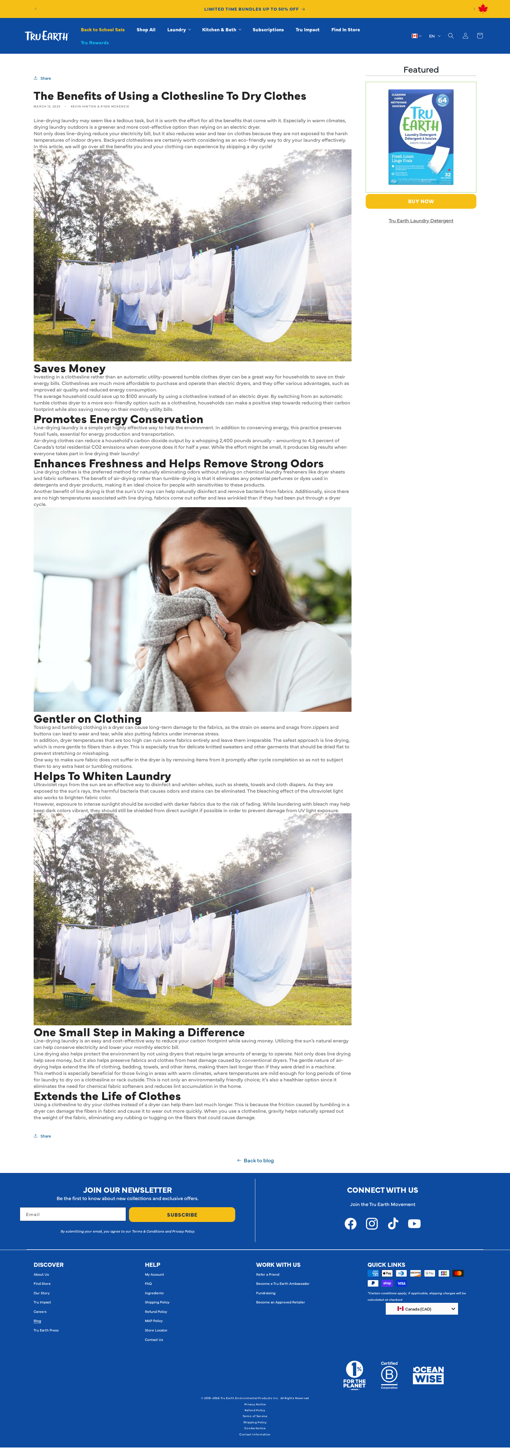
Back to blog (259, 1160)
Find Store (42, 1283)
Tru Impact (42, 1302)
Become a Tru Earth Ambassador (283, 1283)
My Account (154, 1274)
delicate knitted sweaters (215, 746)
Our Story (42, 1292)
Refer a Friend (267, 1274)
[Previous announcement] (35, 8)
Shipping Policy (157, 1302)
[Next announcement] (474, 8)
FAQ (148, 1283)
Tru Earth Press (46, 1330)
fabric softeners (61, 478)
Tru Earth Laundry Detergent (421, 220)
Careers (40, 1311)
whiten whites (197, 784)
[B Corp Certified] (389, 1375)
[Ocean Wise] (428, 1375)
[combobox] (422, 1309)
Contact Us (154, 1339)
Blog (37, 1320)
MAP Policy (154, 1320)
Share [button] (45, 78)
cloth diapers (290, 784)
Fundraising (265, 1292)
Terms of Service (255, 1416)
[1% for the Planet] (355, 1375)
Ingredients (154, 1292)
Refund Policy (156, 1311)
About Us (41, 1274)
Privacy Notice (255, 1404)
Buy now (421, 201)
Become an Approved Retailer (280, 1302)
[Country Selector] (417, 36)
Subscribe (182, 1214)
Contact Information (255, 1434)
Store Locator (156, 1330)
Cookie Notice (254, 1428)
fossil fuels (46, 433)
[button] (179, 29)
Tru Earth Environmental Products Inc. (249, 1398)
